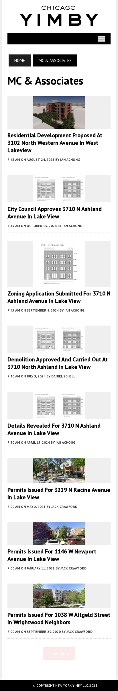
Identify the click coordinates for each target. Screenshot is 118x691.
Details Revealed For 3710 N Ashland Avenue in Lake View (54, 429)
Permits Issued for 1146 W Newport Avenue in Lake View (51, 555)
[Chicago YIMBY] (59, 16)
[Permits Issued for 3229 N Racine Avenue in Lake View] (59, 479)
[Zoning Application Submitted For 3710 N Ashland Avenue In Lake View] (59, 283)
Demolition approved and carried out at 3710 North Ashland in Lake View (57, 363)
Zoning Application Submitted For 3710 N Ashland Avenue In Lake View (59, 297)
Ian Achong (70, 159)
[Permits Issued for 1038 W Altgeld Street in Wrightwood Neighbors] (59, 604)
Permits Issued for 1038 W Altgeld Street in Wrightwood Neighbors (58, 618)
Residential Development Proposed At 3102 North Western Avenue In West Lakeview (54, 143)
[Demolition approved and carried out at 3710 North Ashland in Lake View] (59, 349)
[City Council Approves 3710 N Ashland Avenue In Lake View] (59, 198)
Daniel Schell (63, 376)
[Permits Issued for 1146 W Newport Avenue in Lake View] (59, 541)
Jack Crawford (64, 506)
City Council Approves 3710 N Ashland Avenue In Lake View (54, 212)
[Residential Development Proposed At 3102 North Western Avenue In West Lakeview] (59, 125)
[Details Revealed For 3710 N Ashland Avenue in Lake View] (59, 415)
